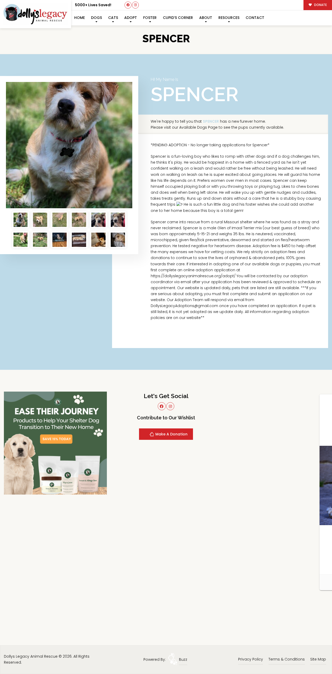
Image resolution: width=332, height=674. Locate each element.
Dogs (96, 17)
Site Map (318, 659)
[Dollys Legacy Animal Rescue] (35, 14)
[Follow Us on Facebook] (128, 5)
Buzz (183, 659)
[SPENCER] (69, 145)
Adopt (130, 17)
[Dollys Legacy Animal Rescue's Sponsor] (55, 443)
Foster (150, 17)
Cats (113, 17)
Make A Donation (171, 434)
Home (79, 17)
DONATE (320, 5)
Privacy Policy (250, 659)
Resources (228, 17)
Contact (255, 17)
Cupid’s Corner (178, 17)
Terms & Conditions (286, 659)
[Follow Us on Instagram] (135, 5)
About (205, 17)
